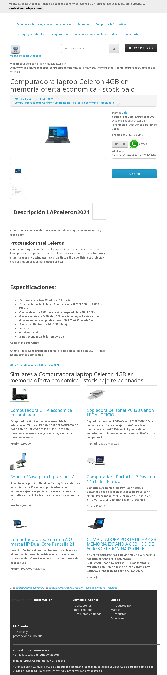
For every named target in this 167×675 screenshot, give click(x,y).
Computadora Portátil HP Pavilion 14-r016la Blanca (121, 479)
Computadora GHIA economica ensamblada (41, 412)
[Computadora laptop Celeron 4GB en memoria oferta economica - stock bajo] (58, 135)
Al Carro (134, 174)
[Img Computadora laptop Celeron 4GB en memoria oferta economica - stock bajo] (18, 171)
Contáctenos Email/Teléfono (83, 608)
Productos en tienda (88, 614)
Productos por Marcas (121, 608)
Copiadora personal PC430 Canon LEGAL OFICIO (120, 412)
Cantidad (117, 155)
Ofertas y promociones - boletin (27, 634)
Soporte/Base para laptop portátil (44, 477)
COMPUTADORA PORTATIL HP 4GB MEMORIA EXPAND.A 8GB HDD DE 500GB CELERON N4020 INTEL (121, 544)
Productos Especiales (118, 616)
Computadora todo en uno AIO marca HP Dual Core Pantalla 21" (43, 542)
